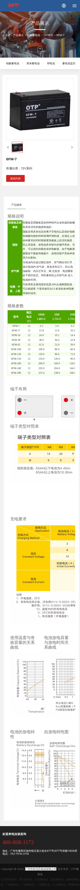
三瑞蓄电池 (43, 884)
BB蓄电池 (73, 884)
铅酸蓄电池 (12, 63)
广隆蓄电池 (12, 884)
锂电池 (51, 63)
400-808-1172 (18, 842)
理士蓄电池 (25, 879)
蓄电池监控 (68, 63)
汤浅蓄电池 (56, 879)
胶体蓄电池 (33, 63)
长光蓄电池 (59, 884)
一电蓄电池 (27, 884)
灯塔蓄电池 (41, 879)
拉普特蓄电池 (9, 879)
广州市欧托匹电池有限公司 (40, 868)
